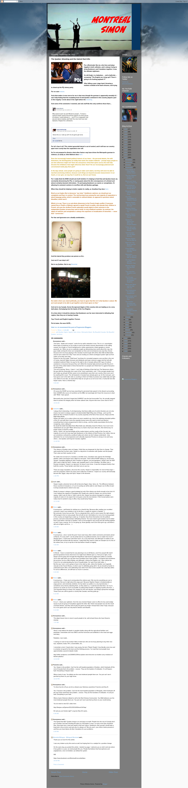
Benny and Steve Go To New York (131, 182)
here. (81, 154)
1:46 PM (56, 476)
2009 (126, 343)
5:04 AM (56, 572)
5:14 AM (56, 610)
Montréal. (74, 264)
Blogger (105, 784)
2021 (126, 134)
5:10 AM (56, 594)
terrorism (59, 334)
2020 (126, 137)
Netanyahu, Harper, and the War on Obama (131, 256)
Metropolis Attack (86, 332)
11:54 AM (56, 659)
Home (84, 772)
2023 (126, 129)
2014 (126, 152)
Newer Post (56, 772)
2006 (126, 351)
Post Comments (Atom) (67, 776)
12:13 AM (56, 501)
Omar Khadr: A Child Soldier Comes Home (130, 171)
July (127, 319)
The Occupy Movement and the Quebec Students (130, 279)
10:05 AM (56, 403)
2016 (126, 147)
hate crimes (77, 332)
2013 (126, 155)
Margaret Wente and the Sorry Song (130, 192)
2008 (126, 346)
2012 (126, 157)
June (127, 322)
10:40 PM (57, 760)
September (129, 167)
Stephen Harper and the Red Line (130, 267)
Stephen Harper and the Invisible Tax (131, 210)
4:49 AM (56, 527)
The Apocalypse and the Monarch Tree (130, 261)
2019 (126, 139)
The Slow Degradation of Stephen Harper (131, 198)
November (129, 162)
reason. (62, 91)
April (127, 327)
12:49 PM (57, 441)
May (127, 325)
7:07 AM (56, 622)
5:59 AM (56, 731)
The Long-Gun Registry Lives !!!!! (130, 273)
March (128, 330)
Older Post (113, 772)
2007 (126, 348)
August (128, 317)
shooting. (89, 99)
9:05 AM (56, 383)
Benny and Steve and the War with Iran (130, 286)
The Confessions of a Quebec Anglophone (130, 292)
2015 (126, 150)
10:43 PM (57, 679)
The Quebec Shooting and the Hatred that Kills (130, 304)
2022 (126, 132)
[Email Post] (73, 330)
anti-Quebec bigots (62, 332)
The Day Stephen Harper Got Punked (130, 177)
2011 (126, 338)
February (129, 332)
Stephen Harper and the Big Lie (130, 239)
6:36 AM (56, 713)
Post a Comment (59, 764)
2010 (126, 341)
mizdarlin (56, 408)
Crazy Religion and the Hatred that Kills (130, 250)
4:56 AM (56, 545)
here (56, 327)
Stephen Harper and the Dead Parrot (130, 215)
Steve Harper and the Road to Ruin (130, 297)
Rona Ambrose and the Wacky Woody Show (130, 187)
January (128, 335)
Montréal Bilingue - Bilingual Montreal (65, 737)
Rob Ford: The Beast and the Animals (130, 244)
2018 (126, 142)
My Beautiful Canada (99, 332)
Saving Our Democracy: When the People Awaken (130, 222)
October (128, 165)
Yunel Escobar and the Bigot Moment (130, 234)
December (129, 160)
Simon (55, 507)
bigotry (71, 332)
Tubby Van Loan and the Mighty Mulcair (130, 228)
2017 (126, 144)
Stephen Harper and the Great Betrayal (130, 204)
